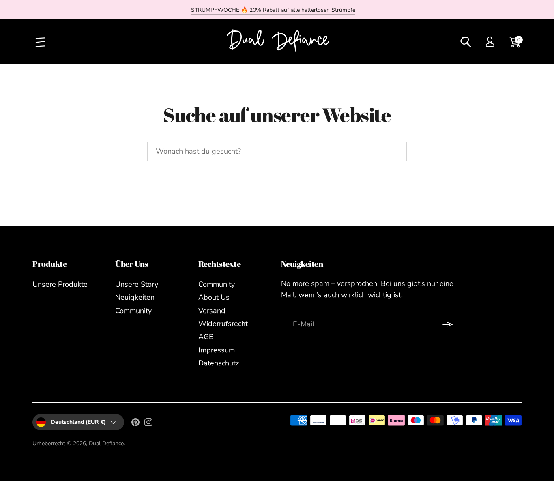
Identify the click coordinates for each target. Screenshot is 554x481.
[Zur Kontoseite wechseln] (490, 41)
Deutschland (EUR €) (78, 422)
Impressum (216, 350)
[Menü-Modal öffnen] (39, 41)
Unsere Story (136, 284)
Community (133, 311)
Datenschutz (218, 363)
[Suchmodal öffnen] (465, 41)
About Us (214, 297)
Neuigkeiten (135, 297)
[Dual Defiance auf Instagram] (148, 423)
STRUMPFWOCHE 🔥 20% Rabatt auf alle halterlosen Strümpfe (273, 10)
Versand (211, 311)
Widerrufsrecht (223, 324)
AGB (206, 336)
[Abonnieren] (447, 324)
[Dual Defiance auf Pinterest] (135, 423)
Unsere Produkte (60, 284)
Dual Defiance (106, 443)
